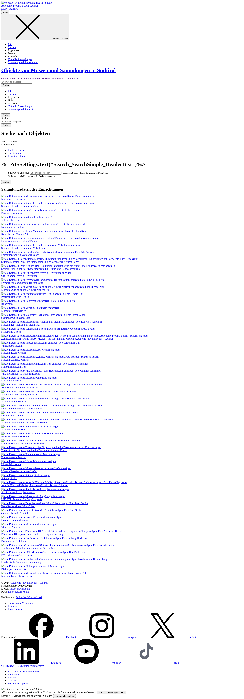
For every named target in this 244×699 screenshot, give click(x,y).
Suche (4, 118)
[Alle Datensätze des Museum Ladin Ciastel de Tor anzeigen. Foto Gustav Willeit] (44, 573)
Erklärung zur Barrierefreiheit (23, 671)
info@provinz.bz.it (20, 588)
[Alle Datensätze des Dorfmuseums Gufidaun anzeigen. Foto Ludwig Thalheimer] (44, 538)
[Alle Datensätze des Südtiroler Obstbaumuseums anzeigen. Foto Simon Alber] (43, 314)
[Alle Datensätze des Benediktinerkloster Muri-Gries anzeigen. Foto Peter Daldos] (44, 503)
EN (15, 8)
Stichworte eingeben (18, 172)
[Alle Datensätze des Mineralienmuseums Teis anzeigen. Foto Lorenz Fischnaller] (44, 363)
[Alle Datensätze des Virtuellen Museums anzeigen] (28, 524)
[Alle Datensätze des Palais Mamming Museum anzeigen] (32, 433)
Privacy (12, 677)
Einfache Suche (16, 150)
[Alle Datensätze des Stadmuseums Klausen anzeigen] (30, 426)
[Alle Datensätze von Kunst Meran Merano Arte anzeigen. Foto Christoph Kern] (44, 231)
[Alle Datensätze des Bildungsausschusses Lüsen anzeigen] (32, 566)
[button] (46, 637)
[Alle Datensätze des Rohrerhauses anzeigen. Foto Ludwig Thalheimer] (39, 300)
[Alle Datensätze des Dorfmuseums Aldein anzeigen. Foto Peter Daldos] (39, 412)
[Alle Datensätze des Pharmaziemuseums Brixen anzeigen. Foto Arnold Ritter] (42, 293)
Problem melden (16, 609)
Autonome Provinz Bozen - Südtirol (29, 582)
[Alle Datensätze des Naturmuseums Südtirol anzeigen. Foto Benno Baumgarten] (44, 224)
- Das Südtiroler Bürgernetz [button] (22, 665)
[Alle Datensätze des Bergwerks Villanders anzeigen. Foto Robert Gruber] (40, 210)
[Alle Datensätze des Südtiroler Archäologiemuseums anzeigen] (35, 489)
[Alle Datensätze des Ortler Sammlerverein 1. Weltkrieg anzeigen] (36, 272)
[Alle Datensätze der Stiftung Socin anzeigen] (25, 475)
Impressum (13, 674)
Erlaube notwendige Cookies (111, 692)
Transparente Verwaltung (21, 603)
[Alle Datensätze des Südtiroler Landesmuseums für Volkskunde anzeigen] (41, 245)
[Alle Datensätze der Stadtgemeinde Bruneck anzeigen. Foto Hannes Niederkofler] (45, 398)
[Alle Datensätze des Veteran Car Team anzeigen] (27, 217)
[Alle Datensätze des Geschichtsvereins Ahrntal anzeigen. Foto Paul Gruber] (41, 510)
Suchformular (15, 153)
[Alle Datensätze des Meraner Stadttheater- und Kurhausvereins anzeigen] (40, 440)
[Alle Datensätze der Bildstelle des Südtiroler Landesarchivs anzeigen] (38, 391)
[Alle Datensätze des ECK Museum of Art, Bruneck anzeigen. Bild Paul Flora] (43, 552)
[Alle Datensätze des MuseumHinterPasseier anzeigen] (30, 307)
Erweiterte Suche (17, 156)
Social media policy (18, 683)
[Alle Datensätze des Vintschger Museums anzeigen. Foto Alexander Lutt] (40, 342)
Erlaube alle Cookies (64, 696)
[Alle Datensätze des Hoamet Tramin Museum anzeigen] (31, 517)
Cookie (12, 680)
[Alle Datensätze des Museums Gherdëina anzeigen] (29, 377)
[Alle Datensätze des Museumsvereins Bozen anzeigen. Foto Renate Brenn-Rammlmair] (48, 196)
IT (10, 8)
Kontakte (13, 606)
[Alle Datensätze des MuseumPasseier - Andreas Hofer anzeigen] (36, 468)
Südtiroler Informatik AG (29, 597)
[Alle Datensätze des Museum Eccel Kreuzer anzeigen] (30, 349)
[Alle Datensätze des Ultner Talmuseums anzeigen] (28, 461)
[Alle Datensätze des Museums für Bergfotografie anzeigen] (33, 496)
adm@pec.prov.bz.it (18, 591)
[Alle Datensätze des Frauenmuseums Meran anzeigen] (30, 454)
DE (4, 8)
